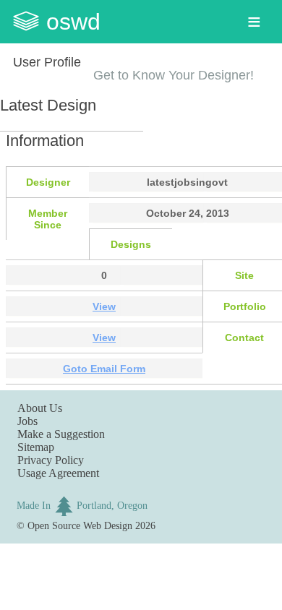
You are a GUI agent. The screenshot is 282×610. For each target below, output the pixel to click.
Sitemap (35, 447)
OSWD (73, 22)
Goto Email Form (104, 368)
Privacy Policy (50, 460)
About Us (39, 408)
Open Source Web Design (79, 525)
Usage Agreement (58, 473)
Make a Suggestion (61, 434)
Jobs (27, 421)
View (104, 306)
